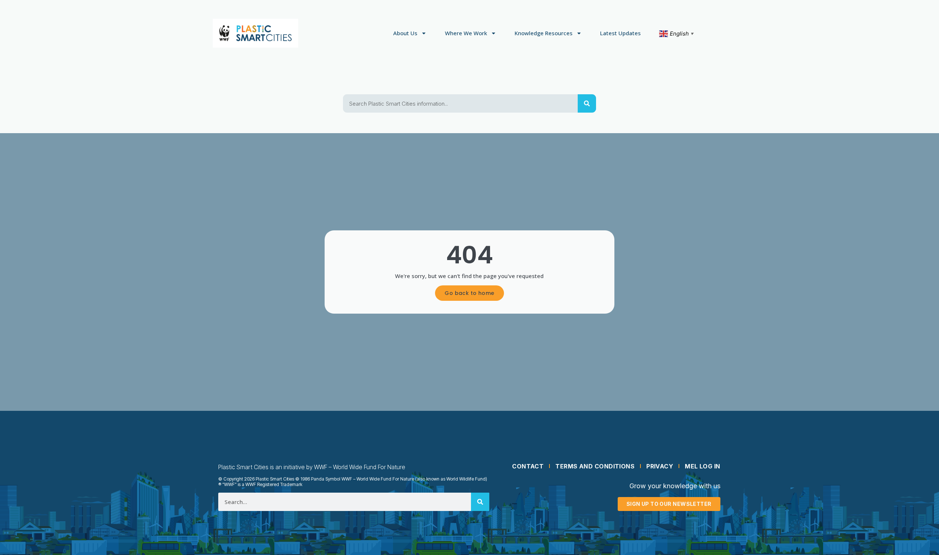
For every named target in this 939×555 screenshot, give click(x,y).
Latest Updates (620, 33)
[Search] (587, 103)
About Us (405, 33)
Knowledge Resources (544, 33)
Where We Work (466, 33)
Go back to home (469, 293)
